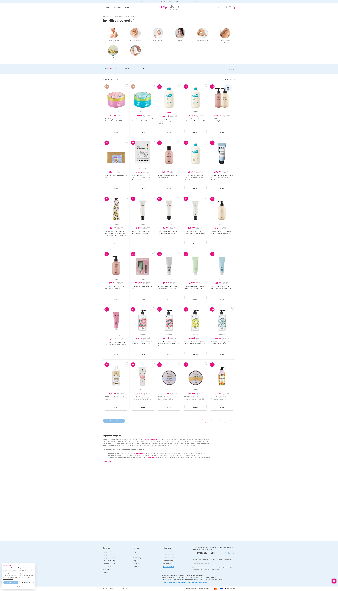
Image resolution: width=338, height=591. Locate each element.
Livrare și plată (167, 552)
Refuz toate (26, 582)
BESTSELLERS (169, 1)
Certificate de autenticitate (181, 582)
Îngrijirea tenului (109, 552)
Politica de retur (168, 555)
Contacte (136, 555)
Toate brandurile (167, 582)
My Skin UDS (166, 564)
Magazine (136, 552)
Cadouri (106, 572)
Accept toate (11, 582)
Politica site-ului (168, 558)
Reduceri (136, 564)
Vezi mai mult (114, 421)
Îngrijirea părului (109, 555)
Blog (134, 561)
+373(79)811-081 (205, 552)
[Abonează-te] (233, 563)
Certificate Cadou (109, 564)
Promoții (136, 566)
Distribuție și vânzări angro (199, 582)
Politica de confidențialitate (212, 569)
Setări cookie (169, 566)
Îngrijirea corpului (109, 558)
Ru (218, 7)
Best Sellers (107, 569)
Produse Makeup (109, 561)
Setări (18, 586)
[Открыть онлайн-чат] (334, 581)
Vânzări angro (137, 558)
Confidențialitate (168, 561)
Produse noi (107, 566)
